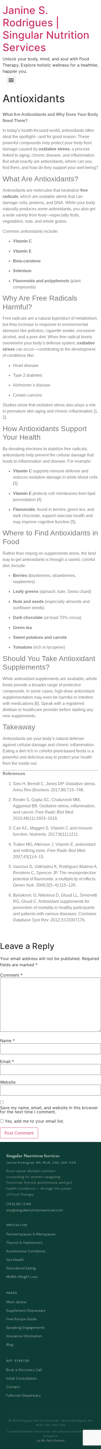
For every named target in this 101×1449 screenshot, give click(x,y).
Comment (11, 975)
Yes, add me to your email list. (33, 1121)
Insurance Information (24, 1336)
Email (7, 1061)
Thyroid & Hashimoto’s (24, 1243)
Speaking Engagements (25, 1327)
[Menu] (11, 80)
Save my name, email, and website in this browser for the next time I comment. (49, 1110)
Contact (13, 1387)
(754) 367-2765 (18, 1204)
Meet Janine (16, 1302)
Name (7, 1041)
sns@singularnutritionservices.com (34, 1210)
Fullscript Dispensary (23, 1395)
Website (8, 1082)
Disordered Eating (21, 1268)
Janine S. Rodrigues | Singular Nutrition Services (46, 29)
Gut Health (15, 1260)
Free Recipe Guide (21, 1319)
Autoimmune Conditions (26, 1251)
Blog (9, 1344)
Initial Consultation (21, 1378)
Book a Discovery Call (24, 1370)
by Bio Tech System (50, 1441)
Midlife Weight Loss (22, 1277)
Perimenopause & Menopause (31, 1234)
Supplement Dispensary (26, 1310)
